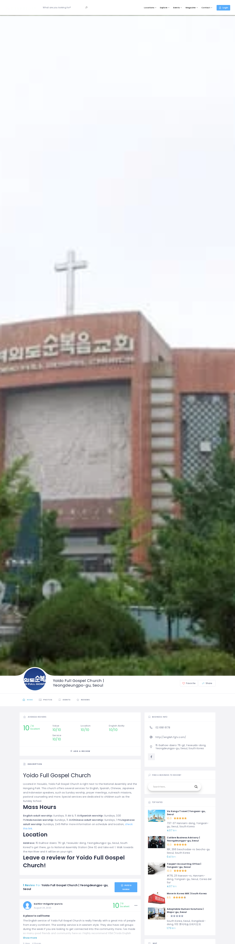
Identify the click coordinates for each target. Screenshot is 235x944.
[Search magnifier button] (196, 786)
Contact (205, 7)
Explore (163, 7)
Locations (149, 7)
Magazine (191, 7)
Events (176, 7)
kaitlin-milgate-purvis (48, 903)
